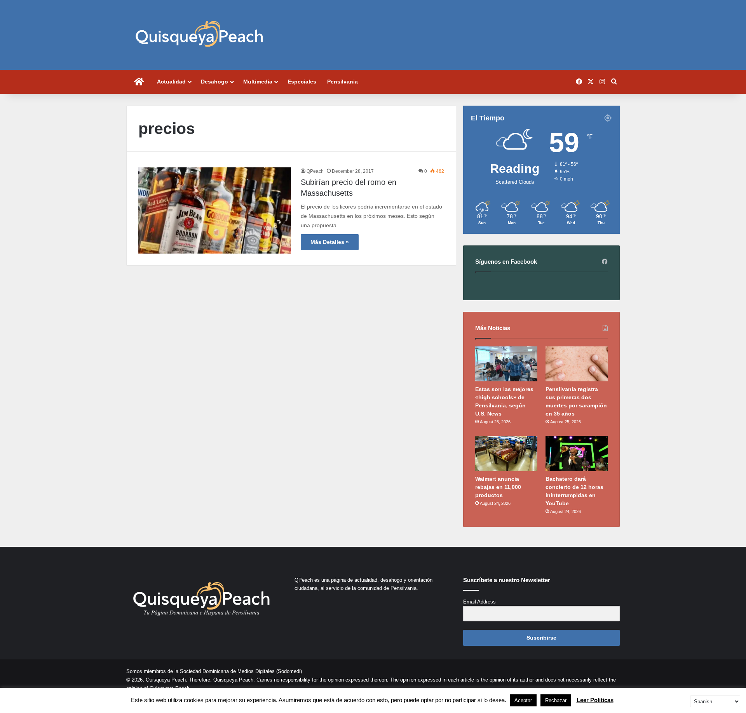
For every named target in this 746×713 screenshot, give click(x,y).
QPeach (315, 171)
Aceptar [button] (523, 700)
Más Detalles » (329, 242)
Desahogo (214, 81)
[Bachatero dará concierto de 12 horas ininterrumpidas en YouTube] (577, 453)
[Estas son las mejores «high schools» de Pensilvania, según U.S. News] (506, 363)
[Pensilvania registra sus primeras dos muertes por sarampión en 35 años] (577, 363)
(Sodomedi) (289, 671)
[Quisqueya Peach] (199, 35)
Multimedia (257, 81)
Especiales (302, 81)
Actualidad (171, 81)
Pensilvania (342, 81)
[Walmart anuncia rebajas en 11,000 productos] (506, 453)
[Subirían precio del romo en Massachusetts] (214, 210)
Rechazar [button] (555, 700)
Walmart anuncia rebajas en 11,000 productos (498, 487)
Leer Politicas (595, 700)
